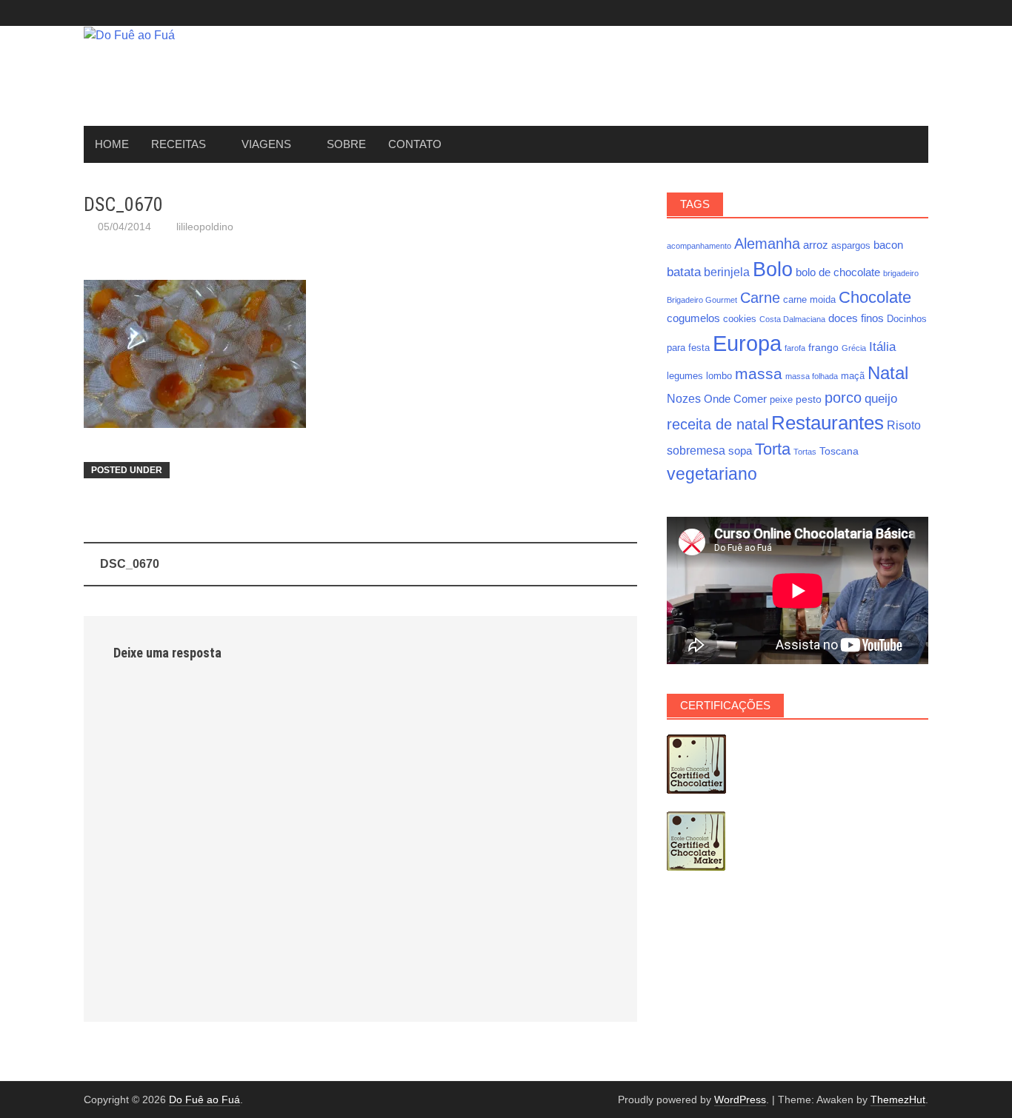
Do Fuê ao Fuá (204, 1099)
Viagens (266, 144)
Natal (888, 373)
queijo (881, 398)
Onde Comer (735, 398)
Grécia (854, 348)
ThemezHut (897, 1099)
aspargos (850, 246)
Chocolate (875, 297)
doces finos (856, 318)
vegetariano (712, 473)
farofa (795, 348)
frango (823, 347)
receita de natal (717, 424)
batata (684, 271)
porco (843, 397)
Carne (760, 297)
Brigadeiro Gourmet (702, 299)
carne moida (809, 300)
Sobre (346, 144)
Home (112, 144)
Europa (747, 343)
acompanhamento (699, 245)
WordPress (740, 1099)
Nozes (684, 398)
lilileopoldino (204, 226)
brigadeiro (901, 273)
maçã (853, 376)
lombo (719, 376)
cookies (739, 319)
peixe (781, 400)
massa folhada (811, 376)
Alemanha (767, 243)
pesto (809, 399)
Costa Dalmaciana (792, 319)
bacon (888, 244)
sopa (740, 450)
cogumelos (693, 318)
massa (758, 374)
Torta (772, 449)
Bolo (773, 269)
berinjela (727, 271)
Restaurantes (827, 422)
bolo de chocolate (838, 272)
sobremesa (696, 450)
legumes (685, 376)
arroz (815, 244)
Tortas (804, 451)
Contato (415, 144)
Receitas (178, 144)
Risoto (904, 425)
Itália (882, 346)
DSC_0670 (129, 564)
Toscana (839, 451)
